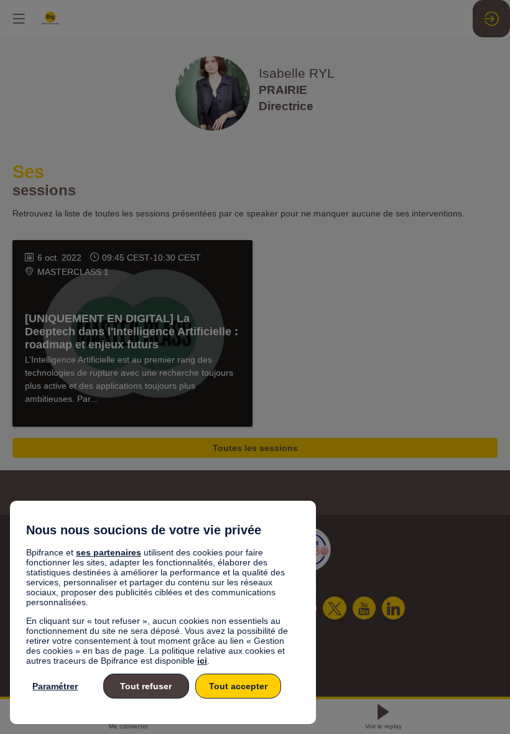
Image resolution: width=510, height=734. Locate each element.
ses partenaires (108, 552)
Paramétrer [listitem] (55, 686)
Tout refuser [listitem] (146, 686)
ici (202, 661)
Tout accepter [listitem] (238, 686)
